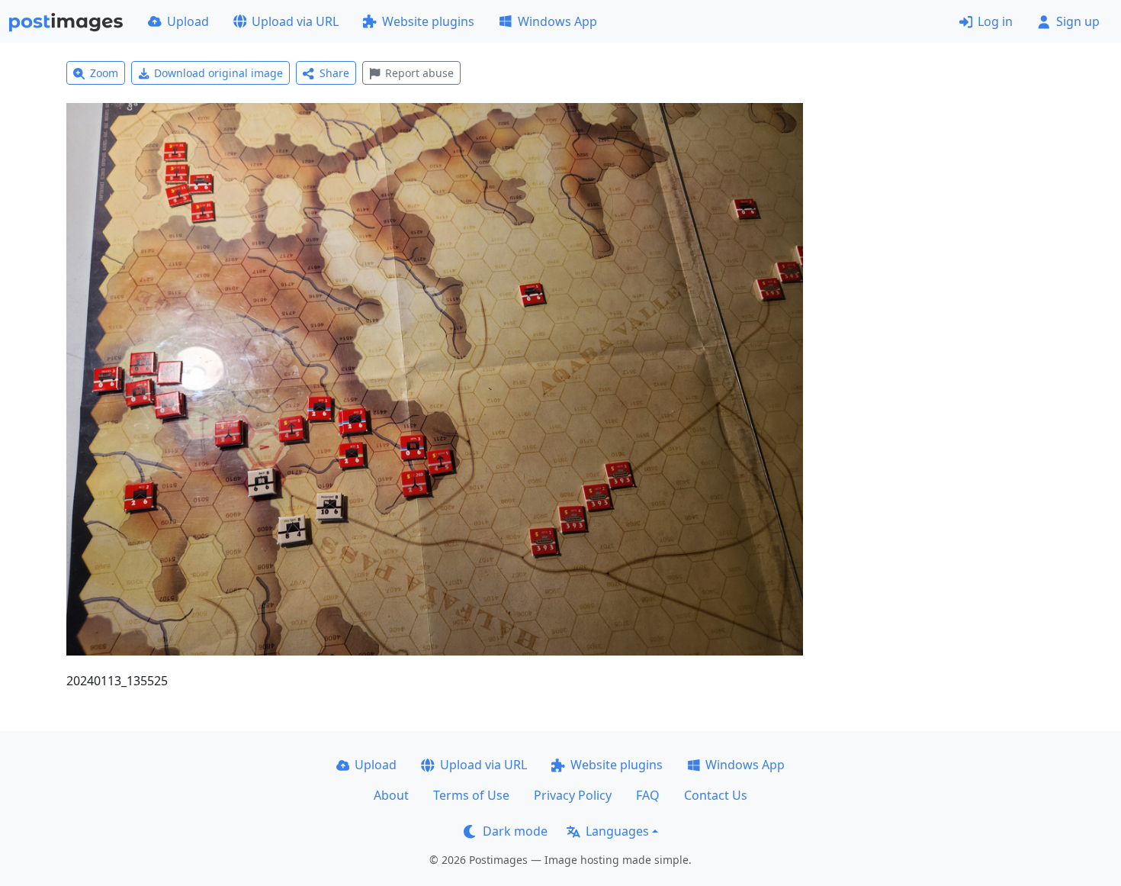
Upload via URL (295, 21)
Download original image (218, 73)
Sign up (1078, 21)
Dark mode (515, 831)
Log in (995, 21)
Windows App (557, 21)
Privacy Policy (573, 795)
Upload (188, 21)
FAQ (648, 795)
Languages (617, 831)
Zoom (104, 73)
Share (334, 73)
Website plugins (428, 21)
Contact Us (715, 795)
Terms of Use (471, 795)
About (391, 795)
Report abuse (419, 73)
